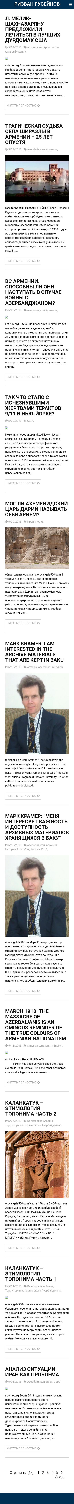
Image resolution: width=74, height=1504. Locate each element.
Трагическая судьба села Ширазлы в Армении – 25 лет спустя (34, 134)
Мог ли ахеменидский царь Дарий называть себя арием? (36, 509)
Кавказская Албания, (40, 1121)
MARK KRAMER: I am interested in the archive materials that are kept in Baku (34, 652)
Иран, (31, 521)
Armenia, (32, 667)
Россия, (35, 849)
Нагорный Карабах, (17, 849)
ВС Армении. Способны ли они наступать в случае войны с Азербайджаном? (33, 292)
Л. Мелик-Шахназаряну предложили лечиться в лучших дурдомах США (32, 29)
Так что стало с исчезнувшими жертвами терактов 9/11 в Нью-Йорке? (33, 405)
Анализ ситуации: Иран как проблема (32, 1372)
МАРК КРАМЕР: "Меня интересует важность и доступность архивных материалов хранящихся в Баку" (37, 827)
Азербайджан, (36, 149)
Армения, (52, 149)
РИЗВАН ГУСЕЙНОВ (37, 4)
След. (59, 1477)
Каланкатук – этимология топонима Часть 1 (30, 1273)
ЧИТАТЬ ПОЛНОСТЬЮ (22, 105)
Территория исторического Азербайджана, (33, 1125)
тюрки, (39, 521)
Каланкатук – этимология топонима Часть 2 (30, 1108)
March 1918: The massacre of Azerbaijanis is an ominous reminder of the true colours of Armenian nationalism (35, 1024)
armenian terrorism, (39, 1045)
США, (30, 420)
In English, (57, 667)
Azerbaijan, (44, 667)
